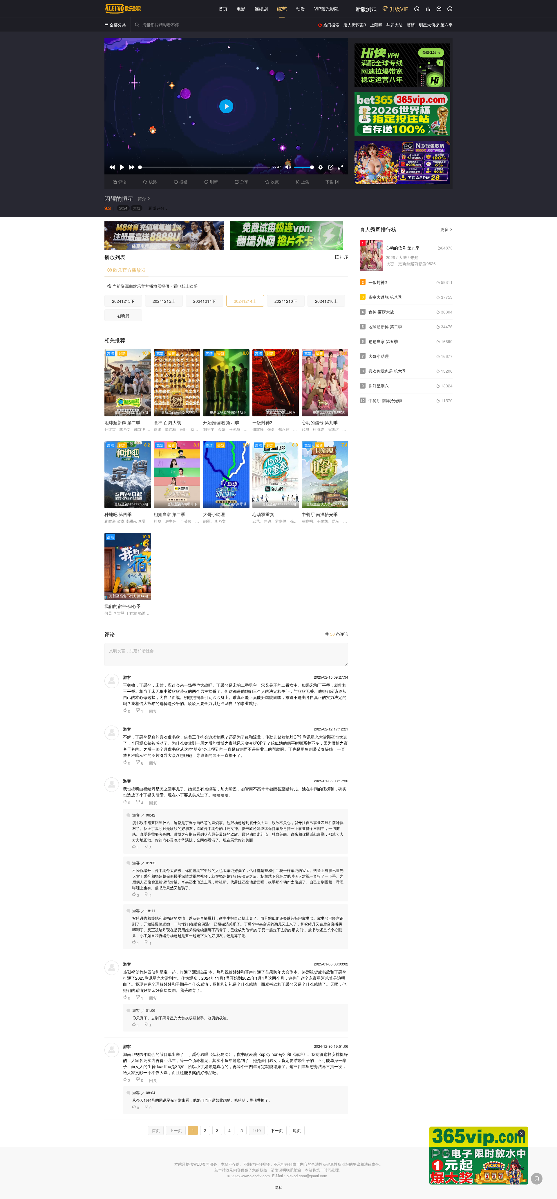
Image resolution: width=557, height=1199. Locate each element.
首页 (223, 9)
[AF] (478, 1156)
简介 (144, 198)
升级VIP (398, 8)
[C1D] (402, 162)
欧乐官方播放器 (126, 270)
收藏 (272, 182)
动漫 (300, 9)
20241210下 (285, 301)
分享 (241, 182)
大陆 (136, 207)
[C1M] (402, 114)
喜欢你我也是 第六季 (387, 371)
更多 (446, 229)
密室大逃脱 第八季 (385, 297)
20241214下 (204, 301)
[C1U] (402, 65)
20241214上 (245, 301)
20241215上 (164, 301)
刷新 (211, 182)
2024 (123, 207)
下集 (332, 182)
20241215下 (123, 301)
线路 (150, 182)
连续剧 (261, 9)
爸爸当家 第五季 (383, 341)
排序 (341, 257)
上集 (302, 182)
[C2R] (286, 235)
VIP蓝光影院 (326, 9)
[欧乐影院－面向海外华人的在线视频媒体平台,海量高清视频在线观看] (123, 8)
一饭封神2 (377, 282)
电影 (241, 9)
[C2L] (164, 235)
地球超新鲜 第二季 (385, 326)
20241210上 (326, 301)
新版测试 (366, 8)
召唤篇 (123, 315)
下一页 (277, 1130)
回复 (153, 711)
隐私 (278, 1187)
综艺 (282, 8)
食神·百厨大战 (381, 312)
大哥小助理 (378, 356)
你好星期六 (378, 386)
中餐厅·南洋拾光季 (385, 400)
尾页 (297, 1130)
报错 (180, 182)
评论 (119, 182)
